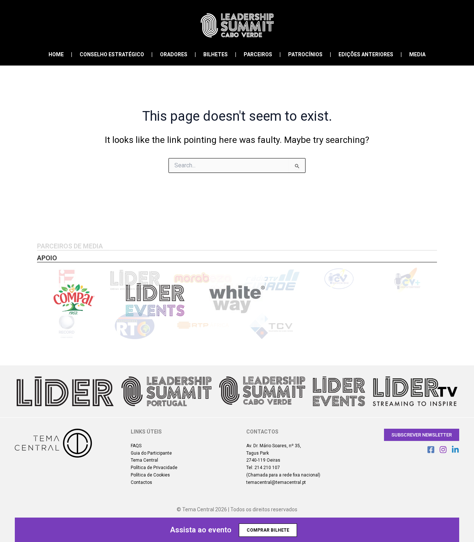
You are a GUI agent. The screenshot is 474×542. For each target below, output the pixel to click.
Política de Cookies (150, 475)
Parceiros (258, 54)
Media (417, 54)
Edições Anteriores (365, 54)
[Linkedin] (455, 450)
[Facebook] (431, 450)
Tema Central (144, 460)
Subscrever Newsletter (421, 435)
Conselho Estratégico (112, 54)
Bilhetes (215, 54)
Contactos (141, 482)
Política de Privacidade (154, 467)
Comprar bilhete (268, 530)
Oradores (173, 54)
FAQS (136, 445)
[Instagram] (443, 450)
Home (56, 54)
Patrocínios (305, 54)
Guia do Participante (151, 453)
